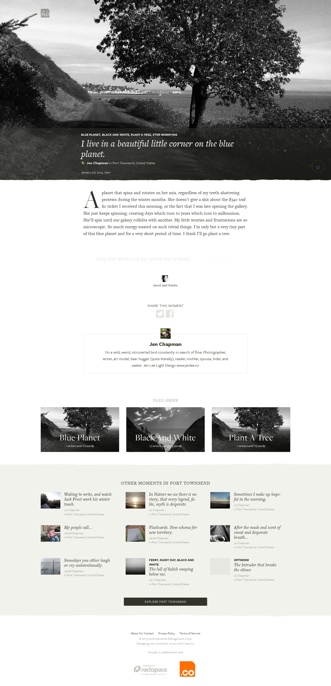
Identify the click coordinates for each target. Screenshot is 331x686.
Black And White (115, 134)
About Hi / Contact (142, 633)
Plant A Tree (141, 134)
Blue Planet (90, 134)
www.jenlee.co (188, 365)
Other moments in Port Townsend (165, 483)
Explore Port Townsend (165, 601)
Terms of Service (189, 633)
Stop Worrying (165, 134)
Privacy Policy (166, 633)
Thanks (223, 259)
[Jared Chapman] (166, 278)
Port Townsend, (134, 162)
